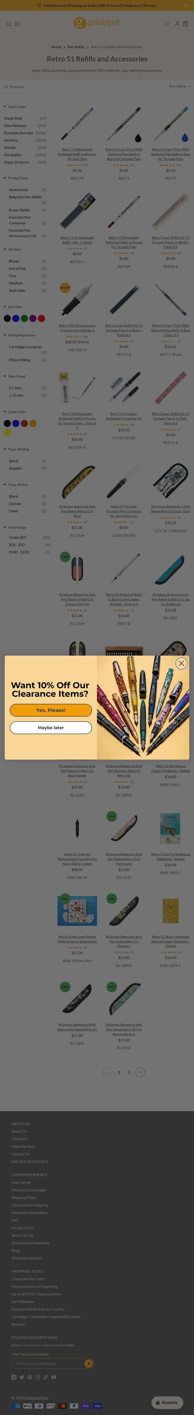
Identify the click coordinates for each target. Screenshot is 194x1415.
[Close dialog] (181, 663)
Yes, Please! (51, 710)
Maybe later (51, 727)
